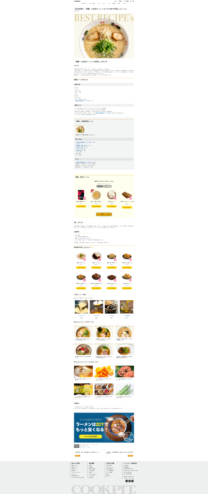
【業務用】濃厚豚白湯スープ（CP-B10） (83, 100)
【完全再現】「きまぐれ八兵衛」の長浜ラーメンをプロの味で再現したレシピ (83, 339)
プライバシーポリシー (76, 472)
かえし (104, 3)
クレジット (74, 474)
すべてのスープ (81, 315)
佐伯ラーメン (88, 444)
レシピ (115, 1)
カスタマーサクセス (93, 474)
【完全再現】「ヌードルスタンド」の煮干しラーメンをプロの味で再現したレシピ (104, 339)
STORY (120, 1)
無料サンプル (84, 3)
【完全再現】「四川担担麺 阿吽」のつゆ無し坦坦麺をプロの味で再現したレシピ (124, 357)
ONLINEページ (74, 468)
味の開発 (73, 470)
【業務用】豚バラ (79, 150)
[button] (132, 309)
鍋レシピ (108, 474)
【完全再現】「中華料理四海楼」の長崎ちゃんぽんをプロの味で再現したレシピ (119, 453)
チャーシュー (125, 3)
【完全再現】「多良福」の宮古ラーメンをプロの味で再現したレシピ (124, 339)
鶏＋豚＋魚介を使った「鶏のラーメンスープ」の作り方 (83, 379)
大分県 (88, 447)
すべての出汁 (96, 315)
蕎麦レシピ (108, 475)
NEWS (90, 472)
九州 (80, 444)
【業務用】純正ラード (80, 147)
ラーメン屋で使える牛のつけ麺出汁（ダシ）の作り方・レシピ (83, 397)
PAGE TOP (205, 489)
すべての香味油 (127, 315)
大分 (92, 444)
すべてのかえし (111, 315)
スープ (99, 3)
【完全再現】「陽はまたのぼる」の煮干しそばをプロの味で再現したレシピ (104, 357)
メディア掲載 (91, 475)
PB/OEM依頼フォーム (76, 475)
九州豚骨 (83, 444)
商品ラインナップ (75, 465)
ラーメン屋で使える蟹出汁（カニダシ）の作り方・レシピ (124, 379)
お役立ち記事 (108, 465)
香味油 (114, 3)
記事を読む (77, 455)
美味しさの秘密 (92, 468)
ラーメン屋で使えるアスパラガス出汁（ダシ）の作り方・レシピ (124, 397)
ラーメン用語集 (109, 472)
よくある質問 (91, 470)
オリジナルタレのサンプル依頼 (78, 477)
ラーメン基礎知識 (109, 470)
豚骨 (96, 444)
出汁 (109, 3)
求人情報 (90, 477)
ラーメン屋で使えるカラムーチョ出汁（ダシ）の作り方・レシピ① (104, 379)
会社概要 (90, 467)
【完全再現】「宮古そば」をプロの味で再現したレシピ (83, 357)
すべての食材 (126, 1)
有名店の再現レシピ (110, 468)
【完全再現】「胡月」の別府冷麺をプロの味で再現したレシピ (87, 452)
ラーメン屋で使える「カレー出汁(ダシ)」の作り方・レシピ (104, 397)
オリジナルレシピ (109, 467)
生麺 (119, 3)
